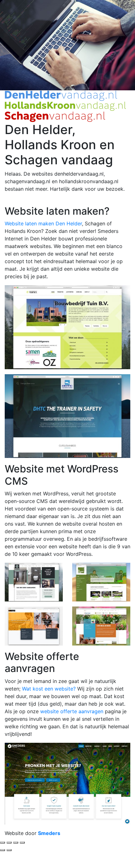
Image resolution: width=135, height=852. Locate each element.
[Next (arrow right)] (9, 850)
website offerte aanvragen (71, 711)
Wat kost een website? (49, 689)
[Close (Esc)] (2, 843)
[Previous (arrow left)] (2, 850)
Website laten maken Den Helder (43, 223)
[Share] (9, 843)
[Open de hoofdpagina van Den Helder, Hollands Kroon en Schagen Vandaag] (65, 106)
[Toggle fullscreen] (15, 843)
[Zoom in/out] (22, 843)
